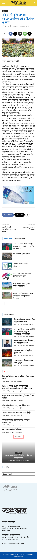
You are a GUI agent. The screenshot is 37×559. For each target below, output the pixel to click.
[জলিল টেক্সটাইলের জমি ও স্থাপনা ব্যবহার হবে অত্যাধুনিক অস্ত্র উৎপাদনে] (7, 295)
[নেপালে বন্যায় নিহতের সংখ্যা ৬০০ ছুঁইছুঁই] (7, 362)
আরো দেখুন (18, 437)
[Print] (20, 34)
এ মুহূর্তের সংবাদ (18, 452)
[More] (27, 215)
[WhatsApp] (25, 34)
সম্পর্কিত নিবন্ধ (8, 238)
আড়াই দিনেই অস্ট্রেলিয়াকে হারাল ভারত (9, 229)
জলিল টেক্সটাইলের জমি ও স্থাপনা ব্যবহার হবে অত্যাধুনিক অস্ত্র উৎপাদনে (23, 295)
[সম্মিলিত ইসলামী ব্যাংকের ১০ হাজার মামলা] (7, 266)
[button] (3, 3)
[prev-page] (3, 303)
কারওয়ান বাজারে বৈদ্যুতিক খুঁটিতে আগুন (16, 405)
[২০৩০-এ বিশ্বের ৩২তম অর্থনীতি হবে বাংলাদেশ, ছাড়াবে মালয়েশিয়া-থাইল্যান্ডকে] (7, 246)
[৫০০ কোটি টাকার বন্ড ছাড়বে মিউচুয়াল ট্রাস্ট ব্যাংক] (7, 276)
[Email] (15, 34)
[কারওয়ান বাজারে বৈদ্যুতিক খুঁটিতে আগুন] (7, 353)
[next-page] (6, 303)
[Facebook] (11, 34)
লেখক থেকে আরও (19, 238)
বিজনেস (5, 11)
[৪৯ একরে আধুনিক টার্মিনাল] (7, 256)
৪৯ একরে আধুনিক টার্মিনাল (21, 254)
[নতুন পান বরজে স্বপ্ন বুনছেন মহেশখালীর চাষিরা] (7, 285)
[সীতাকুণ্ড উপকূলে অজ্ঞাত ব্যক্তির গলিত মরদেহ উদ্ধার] (7, 322)
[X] (29, 34)
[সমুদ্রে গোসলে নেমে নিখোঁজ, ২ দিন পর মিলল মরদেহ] (7, 343)
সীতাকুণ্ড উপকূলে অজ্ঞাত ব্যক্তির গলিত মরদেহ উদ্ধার (24, 320)
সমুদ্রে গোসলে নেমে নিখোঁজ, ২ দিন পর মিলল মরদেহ (24, 341)
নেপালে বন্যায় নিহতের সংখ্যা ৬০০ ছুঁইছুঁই (16, 412)
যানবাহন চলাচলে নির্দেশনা (29, 228)
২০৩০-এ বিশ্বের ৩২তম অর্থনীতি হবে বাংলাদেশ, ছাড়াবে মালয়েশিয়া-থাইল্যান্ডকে (24, 246)
